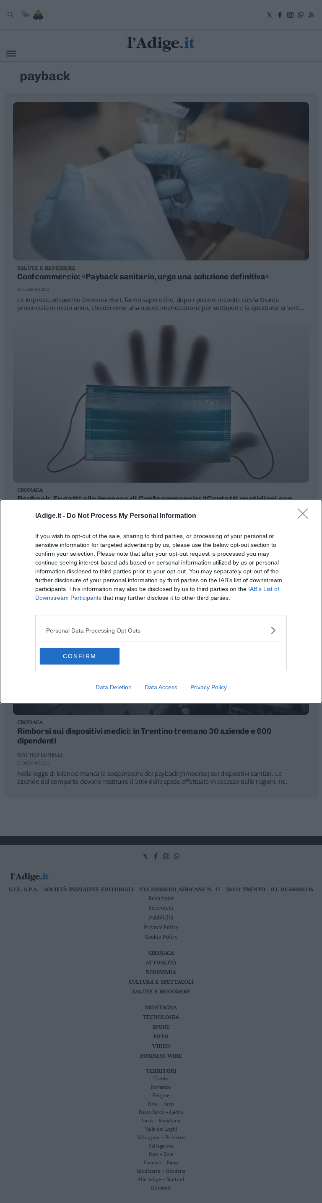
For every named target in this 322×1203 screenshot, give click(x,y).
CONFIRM (79, 656)
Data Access (161, 687)
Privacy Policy (208, 687)
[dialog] (161, 601)
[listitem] (161, 630)
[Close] (306, 516)
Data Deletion (114, 687)
